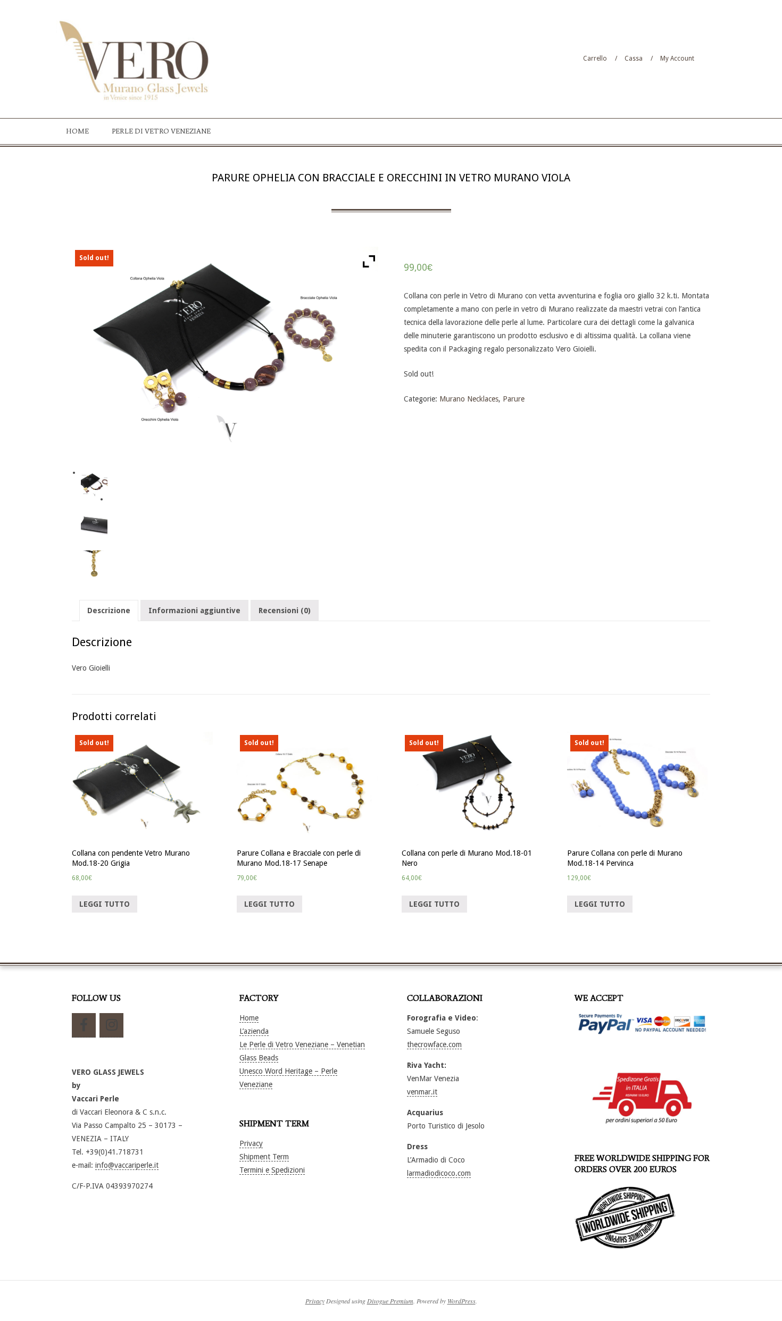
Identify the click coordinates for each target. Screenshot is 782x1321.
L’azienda (254, 1031)
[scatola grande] (94, 524)
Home (249, 1018)
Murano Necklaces (468, 399)
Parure (514, 399)
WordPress (461, 1301)
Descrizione (108, 610)
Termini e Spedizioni (272, 1170)
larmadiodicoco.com (439, 1173)
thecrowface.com (434, 1044)
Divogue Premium (390, 1301)
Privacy (251, 1143)
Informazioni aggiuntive (194, 610)
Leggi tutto (104, 904)
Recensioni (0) (285, 610)
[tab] (108, 610)
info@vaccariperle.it (127, 1165)
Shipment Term (264, 1156)
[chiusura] (94, 564)
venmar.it (422, 1092)
